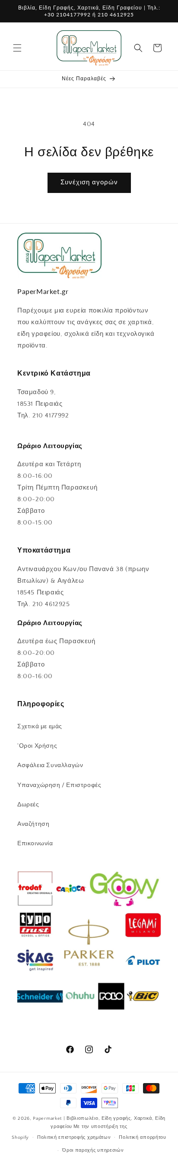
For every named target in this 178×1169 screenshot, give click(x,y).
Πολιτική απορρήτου (142, 1137)
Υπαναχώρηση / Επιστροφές (59, 785)
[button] (17, 47)
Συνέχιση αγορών (89, 182)
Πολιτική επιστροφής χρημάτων (74, 1137)
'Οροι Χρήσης (37, 745)
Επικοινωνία (35, 843)
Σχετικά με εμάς (39, 726)
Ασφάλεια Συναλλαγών (50, 765)
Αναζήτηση (33, 824)
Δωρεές (28, 804)
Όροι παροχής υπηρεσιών (93, 1150)
